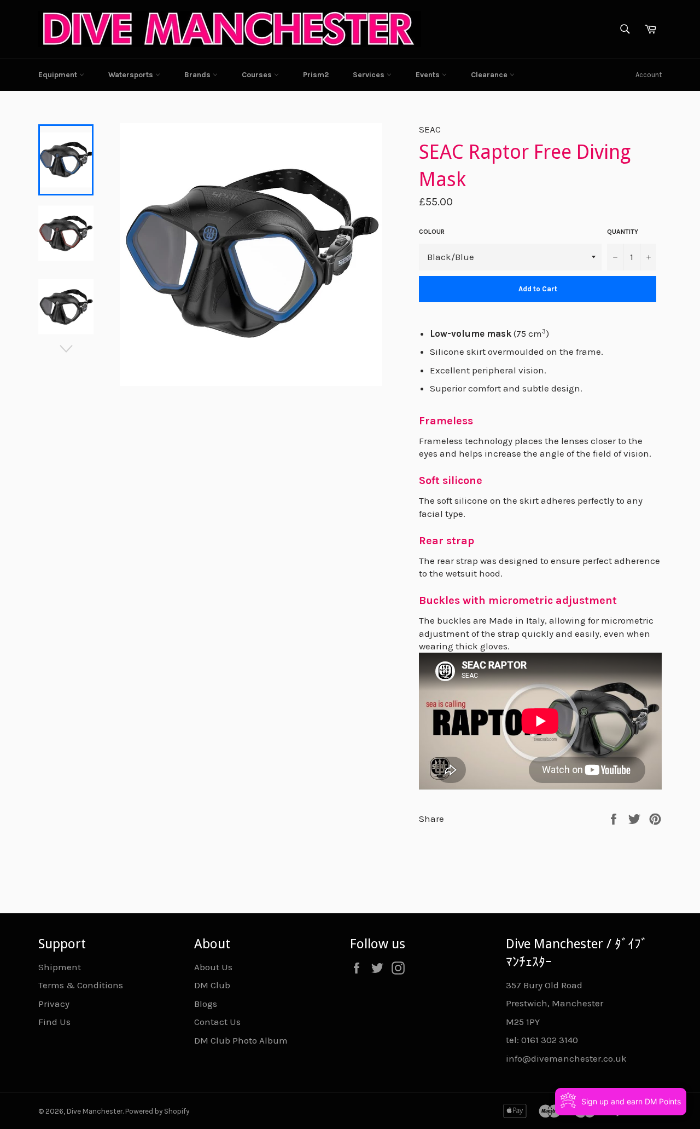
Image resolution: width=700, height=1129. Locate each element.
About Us (213, 966)
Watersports (131, 74)
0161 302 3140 (549, 1039)
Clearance (490, 74)
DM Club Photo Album (241, 1040)
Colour (432, 231)
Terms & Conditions (80, 985)
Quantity (622, 231)
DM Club (212, 985)
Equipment (58, 74)
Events (429, 74)
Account (648, 75)
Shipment (59, 966)
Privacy (53, 1003)
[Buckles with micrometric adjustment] (540, 586)
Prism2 (316, 74)
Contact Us (217, 1021)
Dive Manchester (94, 1111)
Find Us (54, 1021)
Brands (198, 74)
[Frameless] (540, 406)
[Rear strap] (540, 526)
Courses (258, 74)
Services (370, 74)
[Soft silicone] (540, 466)
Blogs (205, 1003)
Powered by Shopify (157, 1111)
